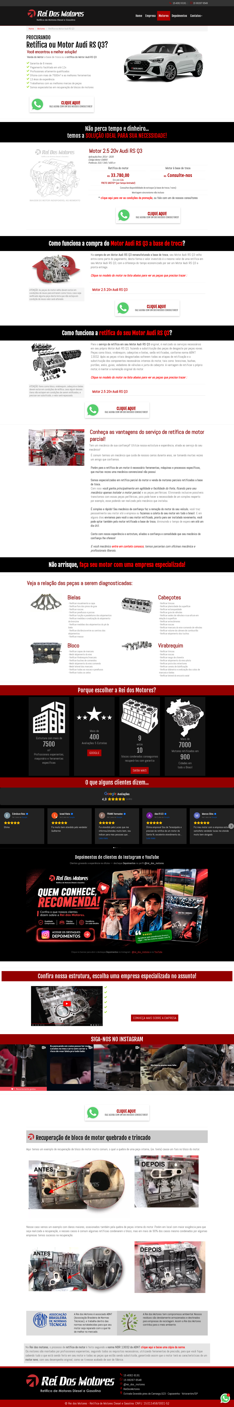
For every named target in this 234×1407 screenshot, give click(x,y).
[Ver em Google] (7, 815)
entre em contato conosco (128, 546)
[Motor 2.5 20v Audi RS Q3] (55, 175)
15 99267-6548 (200, 3)
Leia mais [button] (103, 838)
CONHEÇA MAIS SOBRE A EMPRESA (154, 1018)
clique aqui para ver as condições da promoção (126, 198)
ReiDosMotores (131, 1389)
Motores (164, 16)
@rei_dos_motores (141, 952)
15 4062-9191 (179, 3)
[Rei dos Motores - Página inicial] (56, 20)
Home (139, 16)
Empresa (150, 16)
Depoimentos (179, 16)
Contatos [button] (195, 16)
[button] (3, 826)
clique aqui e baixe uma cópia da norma (163, 1347)
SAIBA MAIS (140, 770)
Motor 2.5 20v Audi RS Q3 (110, 289)
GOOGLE (94, 753)
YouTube (158, 952)
